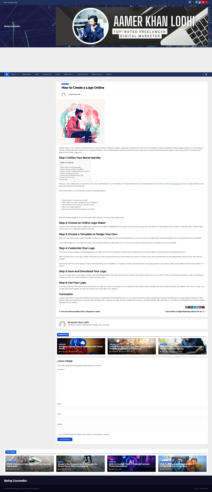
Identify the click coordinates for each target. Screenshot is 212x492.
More (58, 74)
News (37, 74)
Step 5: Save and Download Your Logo (72, 175)
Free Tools (68, 74)
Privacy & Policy (204, 488)
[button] (203, 74)
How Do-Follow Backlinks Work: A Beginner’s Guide (80, 312)
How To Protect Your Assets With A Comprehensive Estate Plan (177, 465)
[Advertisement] (106, 59)
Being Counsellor (12, 26)
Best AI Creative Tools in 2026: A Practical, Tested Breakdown (129, 465)
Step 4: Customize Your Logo (69, 173)
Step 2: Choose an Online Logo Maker (72, 169)
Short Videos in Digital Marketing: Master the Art (184, 312)
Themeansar (35, 488)
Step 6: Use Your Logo (67, 177)
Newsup (28, 488)
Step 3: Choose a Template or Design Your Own (75, 171)
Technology (47, 74)
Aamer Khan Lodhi (75, 94)
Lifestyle (60, 461)
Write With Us (82, 74)
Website (59, 424)
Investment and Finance (166, 461)
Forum (108, 74)
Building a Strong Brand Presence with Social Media (81, 347)
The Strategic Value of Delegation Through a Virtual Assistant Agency (182, 347)
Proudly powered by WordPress (12, 488)
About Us (14, 74)
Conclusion (64, 179)
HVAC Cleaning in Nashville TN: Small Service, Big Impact (29, 465)
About (196, 488)
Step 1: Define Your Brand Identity (71, 167)
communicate (175, 184)
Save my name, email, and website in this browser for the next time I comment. (84, 434)
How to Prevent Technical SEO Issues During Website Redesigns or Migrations (131, 347)
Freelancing (26, 74)
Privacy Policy (97, 74)
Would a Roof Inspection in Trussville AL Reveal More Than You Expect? (77, 465)
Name (59, 404)
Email (59, 414)
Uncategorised (11, 461)
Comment (61, 369)
